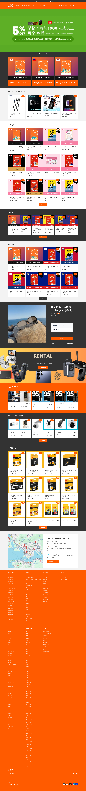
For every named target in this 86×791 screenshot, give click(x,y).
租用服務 (45, 642)
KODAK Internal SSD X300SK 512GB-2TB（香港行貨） (16, 496)
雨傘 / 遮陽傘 (46, 590)
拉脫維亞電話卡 (29, 704)
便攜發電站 (28, 607)
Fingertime (10, 711)
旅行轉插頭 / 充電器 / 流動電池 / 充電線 (33, 580)
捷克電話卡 (28, 695)
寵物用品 (45, 597)
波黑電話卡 (28, 753)
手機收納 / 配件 (29, 623)
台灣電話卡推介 (64, 577)
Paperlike (10, 713)
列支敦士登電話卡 (29, 706)
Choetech (10, 671)
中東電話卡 (10, 619)
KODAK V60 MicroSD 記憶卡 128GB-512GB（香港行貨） (51, 471)
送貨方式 (45, 635)
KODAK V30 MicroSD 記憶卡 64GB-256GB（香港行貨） (16, 471)
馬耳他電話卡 (28, 711)
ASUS (9, 640)
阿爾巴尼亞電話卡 (29, 733)
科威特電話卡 (28, 737)
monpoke (10, 697)
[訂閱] (29, 773)
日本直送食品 (46, 586)
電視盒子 (27, 603)
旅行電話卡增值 (46, 644)
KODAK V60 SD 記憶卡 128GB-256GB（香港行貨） (51, 496)
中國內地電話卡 (11, 588)
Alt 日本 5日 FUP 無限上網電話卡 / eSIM (51, 147)
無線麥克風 (28, 598)
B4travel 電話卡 (11, 669)
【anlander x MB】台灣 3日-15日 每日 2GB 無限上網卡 (14, 229)
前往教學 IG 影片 (53, 562)
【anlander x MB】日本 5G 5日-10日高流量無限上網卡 (34, 147)
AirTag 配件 (28, 620)
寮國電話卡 (28, 702)
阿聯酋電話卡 (28, 675)
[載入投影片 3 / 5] (43, 53)
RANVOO (10, 655)
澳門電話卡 (10, 590)
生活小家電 (45, 592)
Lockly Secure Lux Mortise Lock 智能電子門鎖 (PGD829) (49, 405)
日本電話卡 (10, 577)
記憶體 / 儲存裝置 (29, 575)
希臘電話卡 (28, 684)
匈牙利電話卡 (28, 677)
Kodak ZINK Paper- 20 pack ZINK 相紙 (69, 520)
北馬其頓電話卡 (29, 761)
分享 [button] (53, 343)
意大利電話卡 (28, 631)
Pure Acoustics (11, 651)
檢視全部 (43, 205)
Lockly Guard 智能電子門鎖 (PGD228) (37, 404)
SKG (9, 715)
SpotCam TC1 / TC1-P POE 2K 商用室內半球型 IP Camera (72, 432)
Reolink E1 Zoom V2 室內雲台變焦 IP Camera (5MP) (25, 432)
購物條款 (45, 640)
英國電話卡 (10, 608)
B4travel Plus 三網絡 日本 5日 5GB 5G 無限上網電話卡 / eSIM (34, 173)
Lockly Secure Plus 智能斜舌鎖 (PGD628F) (14, 404)
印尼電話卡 (10, 592)
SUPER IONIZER (11, 680)
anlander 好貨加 (13, 789)
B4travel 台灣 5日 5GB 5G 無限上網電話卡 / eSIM (37, 229)
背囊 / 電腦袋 (46, 588)
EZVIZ (9, 642)
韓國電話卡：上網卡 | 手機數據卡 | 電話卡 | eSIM (65, 83)
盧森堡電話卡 (28, 726)
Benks (9, 722)
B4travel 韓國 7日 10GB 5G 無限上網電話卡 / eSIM (34, 292)
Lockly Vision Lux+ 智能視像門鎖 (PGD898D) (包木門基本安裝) (72, 405)
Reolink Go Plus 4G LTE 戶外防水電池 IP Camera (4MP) (14, 432)
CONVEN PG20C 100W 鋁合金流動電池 (52, 113)
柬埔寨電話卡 (28, 660)
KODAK (9, 631)
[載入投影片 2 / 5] (41, 53)
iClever (9, 644)
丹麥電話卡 (28, 662)
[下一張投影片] (49, 53)
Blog (44, 653)
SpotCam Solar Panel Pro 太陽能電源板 (60, 432)
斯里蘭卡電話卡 (29, 686)
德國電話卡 (28, 651)
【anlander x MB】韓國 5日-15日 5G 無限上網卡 (16, 267)
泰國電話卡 (10, 597)
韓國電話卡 (10, 579)
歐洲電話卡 (10, 610)
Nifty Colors (10, 730)
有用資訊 (45, 646)
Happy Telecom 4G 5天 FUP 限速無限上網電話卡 (69, 147)
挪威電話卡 (28, 669)
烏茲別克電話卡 (29, 722)
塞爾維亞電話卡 (29, 744)
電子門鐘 (27, 583)
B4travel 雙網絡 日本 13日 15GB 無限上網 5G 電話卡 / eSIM (34, 198)
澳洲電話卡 (10, 603)
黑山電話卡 (28, 715)
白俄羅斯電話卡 (29, 750)
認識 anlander (46, 631)
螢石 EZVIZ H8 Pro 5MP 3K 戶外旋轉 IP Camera (37, 432)
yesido (9, 684)
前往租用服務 (43, 367)
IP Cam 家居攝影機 (29, 585)
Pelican (9, 675)
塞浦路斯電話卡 (29, 693)
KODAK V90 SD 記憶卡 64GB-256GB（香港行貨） (33, 496)
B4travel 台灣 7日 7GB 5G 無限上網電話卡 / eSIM (72, 229)
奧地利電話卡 (28, 649)
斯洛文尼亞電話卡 (29, 719)
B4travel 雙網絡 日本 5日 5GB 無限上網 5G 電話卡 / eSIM (16, 173)
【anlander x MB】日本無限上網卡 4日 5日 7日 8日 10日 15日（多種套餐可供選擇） (17, 147)
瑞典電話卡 (28, 646)
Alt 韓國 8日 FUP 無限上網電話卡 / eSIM (16, 292)
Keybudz (10, 673)
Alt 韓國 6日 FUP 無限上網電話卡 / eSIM (68, 267)
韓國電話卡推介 (64, 579)
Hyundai (10, 704)
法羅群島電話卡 (29, 755)
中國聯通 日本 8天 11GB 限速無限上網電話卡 (52, 173)
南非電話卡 (28, 746)
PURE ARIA (10, 700)
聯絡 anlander (46, 651)
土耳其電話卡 (28, 655)
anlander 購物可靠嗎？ (48, 633)
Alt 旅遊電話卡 (11, 662)
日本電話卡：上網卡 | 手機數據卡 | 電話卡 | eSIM (19, 83)
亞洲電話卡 (10, 612)
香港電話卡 (10, 575)
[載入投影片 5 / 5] (47, 53)
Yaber (9, 646)
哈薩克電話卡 (28, 700)
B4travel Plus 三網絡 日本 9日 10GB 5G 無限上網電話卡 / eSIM (17, 198)
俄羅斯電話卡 (28, 730)
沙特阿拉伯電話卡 (29, 741)
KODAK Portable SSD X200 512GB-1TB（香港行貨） (69, 471)
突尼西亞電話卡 (29, 748)
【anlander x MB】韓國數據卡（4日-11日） (33, 267)
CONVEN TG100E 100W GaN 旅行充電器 (34, 114)
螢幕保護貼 (28, 614)
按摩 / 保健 (45, 594)
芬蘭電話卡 (28, 664)
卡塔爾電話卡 (28, 728)
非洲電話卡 (10, 617)
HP (9, 633)
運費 (55, 315)
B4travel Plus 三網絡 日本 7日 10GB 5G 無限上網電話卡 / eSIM (69, 173)
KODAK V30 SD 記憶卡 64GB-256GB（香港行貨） (68, 496)
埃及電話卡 (28, 735)
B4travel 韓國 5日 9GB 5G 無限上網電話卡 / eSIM (51, 267)
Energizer (10, 653)
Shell (9, 658)
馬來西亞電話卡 (11, 586)
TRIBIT (9, 649)
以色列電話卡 (28, 644)
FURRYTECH (10, 719)
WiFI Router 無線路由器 (30, 577)
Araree (9, 706)
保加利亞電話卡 (29, 688)
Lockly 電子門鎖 (46, 575)
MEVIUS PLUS (11, 682)
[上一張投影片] (36, 53)
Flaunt (9, 688)
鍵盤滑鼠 (27, 600)
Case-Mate (10, 726)
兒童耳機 (27, 609)
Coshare (10, 693)
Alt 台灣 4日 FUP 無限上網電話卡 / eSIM (25, 229)
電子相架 (27, 589)
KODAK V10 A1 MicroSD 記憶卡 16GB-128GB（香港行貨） (34, 521)
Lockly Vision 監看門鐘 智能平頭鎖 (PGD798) (25, 404)
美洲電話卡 (10, 614)
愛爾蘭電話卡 (28, 666)
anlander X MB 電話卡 (12, 664)
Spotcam (10, 638)
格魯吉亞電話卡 (29, 757)
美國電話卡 (10, 599)
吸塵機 (44, 581)
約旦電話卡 (28, 759)
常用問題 (45, 638)
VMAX (9, 691)
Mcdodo (10, 677)
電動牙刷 (45, 579)
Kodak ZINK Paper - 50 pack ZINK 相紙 (52, 520)
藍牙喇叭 (27, 596)
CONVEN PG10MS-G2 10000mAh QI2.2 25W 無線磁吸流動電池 (69, 114)
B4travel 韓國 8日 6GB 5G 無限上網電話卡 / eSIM (51, 292)
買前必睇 (45, 649)
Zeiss (9, 702)
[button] (17, 5)
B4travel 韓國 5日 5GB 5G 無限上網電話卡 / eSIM (69, 292)
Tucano (9, 733)
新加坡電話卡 (11, 583)
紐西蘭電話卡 (11, 605)
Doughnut (10, 728)
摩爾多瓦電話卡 (29, 713)
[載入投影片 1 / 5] (39, 53)
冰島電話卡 (28, 658)
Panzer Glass (11, 708)
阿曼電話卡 (28, 766)
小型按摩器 (45, 577)
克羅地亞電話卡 (29, 691)
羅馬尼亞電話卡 (29, 717)
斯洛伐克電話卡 (29, 682)
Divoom (10, 660)
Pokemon (10, 717)
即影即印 (27, 592)
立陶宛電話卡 (28, 708)
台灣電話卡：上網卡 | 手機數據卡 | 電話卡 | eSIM (42, 83)
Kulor (9, 724)
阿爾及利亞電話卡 (29, 724)
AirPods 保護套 (29, 618)
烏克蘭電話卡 (28, 673)
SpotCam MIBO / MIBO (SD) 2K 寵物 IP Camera (49, 432)
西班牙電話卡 (28, 635)
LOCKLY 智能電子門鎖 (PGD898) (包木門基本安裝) (60, 405)
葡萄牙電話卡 (28, 633)
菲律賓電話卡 (28, 671)
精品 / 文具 (45, 599)
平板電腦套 (28, 616)
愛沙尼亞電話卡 (29, 697)
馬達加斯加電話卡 (29, 764)
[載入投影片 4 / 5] (45, 53)
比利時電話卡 (28, 653)
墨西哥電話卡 (28, 680)
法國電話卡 (28, 642)
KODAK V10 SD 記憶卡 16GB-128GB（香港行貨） (16, 521)
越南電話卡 (10, 594)
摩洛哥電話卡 (28, 739)
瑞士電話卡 (28, 638)
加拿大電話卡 (11, 601)
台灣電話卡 (10, 581)
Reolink (9, 635)
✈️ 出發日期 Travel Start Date (58, 325)
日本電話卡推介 (64, 575)
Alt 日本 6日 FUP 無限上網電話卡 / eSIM (51, 198)
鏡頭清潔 (45, 601)
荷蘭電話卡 (28, 640)
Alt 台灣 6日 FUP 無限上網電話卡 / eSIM (60, 229)
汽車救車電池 (28, 605)
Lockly (9, 666)
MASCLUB (10, 695)
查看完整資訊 (69, 343)
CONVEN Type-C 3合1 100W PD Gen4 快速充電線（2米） (17, 114)
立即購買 (62, 338)
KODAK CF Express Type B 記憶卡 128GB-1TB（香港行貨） (33, 471)
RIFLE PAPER (10, 686)
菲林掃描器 (28, 594)
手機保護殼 (28, 612)
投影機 (27, 587)
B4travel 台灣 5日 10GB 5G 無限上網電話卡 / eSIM (49, 229)
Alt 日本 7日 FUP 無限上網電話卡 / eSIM (68, 198)
